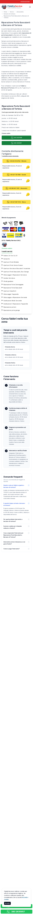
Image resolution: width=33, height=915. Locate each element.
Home (5, 12)
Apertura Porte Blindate (11, 262)
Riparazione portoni (9, 307)
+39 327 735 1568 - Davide (18, 174)
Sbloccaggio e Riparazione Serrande (15, 297)
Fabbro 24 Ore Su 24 (10, 255)
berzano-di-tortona (9, 14)
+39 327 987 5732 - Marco (18, 202)
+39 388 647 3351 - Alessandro (18, 188)
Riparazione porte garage (11, 310)
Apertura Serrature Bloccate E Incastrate (16, 268)
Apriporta (6, 259)
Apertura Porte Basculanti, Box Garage (16, 272)
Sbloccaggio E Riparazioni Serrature (15, 275)
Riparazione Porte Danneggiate (13, 284)
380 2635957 (18, 143)
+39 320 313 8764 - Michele (17, 161)
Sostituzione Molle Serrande (12, 300)
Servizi (12, 12)
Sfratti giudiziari (8, 281)
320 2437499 (18, 137)
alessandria (20, 12)
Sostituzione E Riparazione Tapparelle (15, 304)
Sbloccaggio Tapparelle (11, 294)
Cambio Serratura (9, 278)
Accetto (7, 903)
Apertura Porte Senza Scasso (13, 265)
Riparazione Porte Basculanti (12, 288)
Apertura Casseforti (9, 291)
